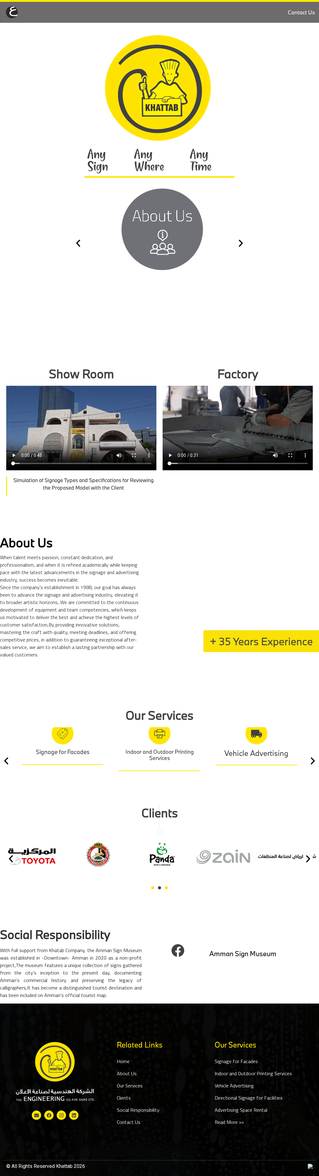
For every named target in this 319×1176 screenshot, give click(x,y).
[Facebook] (178, 950)
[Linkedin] (74, 1115)
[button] (78, 243)
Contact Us (301, 12)
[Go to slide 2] (159, 887)
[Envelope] (36, 1115)
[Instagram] (61, 1115)
